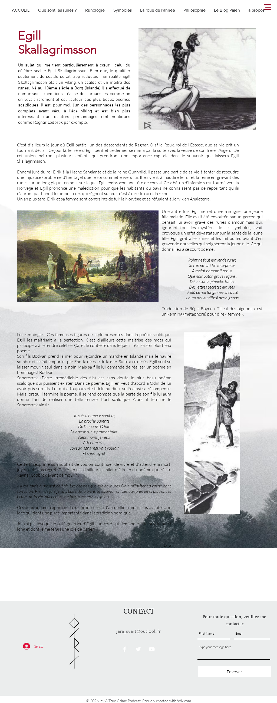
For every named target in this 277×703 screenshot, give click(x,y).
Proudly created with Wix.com (166, 700)
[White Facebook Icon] (124, 649)
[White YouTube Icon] (151, 649)
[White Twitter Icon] (138, 649)
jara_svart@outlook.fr (138, 631)
